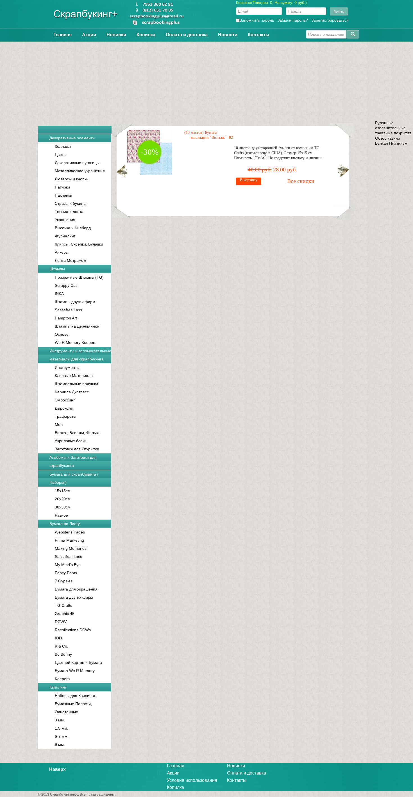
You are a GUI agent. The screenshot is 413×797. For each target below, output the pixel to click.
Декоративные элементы (72, 138)
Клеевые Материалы (74, 375)
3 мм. (60, 720)
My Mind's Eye (68, 564)
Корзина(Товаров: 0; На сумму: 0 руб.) (271, 2)
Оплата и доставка (187, 34)
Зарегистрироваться (330, 20)
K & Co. (61, 646)
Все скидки (300, 181)
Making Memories (71, 548)
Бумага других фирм (74, 597)
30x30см (63, 507)
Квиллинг (57, 687)
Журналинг (65, 236)
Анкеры (62, 252)
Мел (59, 424)
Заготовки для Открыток (77, 449)
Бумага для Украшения (76, 589)
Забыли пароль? (292, 20)
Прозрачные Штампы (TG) (79, 277)
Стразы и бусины (70, 203)
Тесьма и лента (69, 211)
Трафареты (65, 416)
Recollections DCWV (73, 630)
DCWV (61, 621)
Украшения (65, 219)
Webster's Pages (70, 532)
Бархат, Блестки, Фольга (77, 432)
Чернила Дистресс (72, 392)
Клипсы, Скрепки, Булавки (79, 244)
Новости (227, 34)
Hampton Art (66, 318)
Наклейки (63, 195)
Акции (89, 34)
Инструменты (67, 367)
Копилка (146, 34)
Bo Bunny (63, 654)
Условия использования (192, 780)
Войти (338, 11)
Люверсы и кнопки (71, 179)
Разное (61, 515)
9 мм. (60, 744)
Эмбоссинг (65, 400)
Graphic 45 (64, 613)
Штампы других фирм (75, 301)
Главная (62, 34)
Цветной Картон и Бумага (78, 662)
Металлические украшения (80, 171)
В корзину (248, 180)
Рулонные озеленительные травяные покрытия (393, 128)
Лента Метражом (70, 260)
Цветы (60, 154)
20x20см (63, 499)
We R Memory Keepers (75, 342)
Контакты (258, 34)
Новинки (116, 34)
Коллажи (63, 146)
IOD (58, 638)
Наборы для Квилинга (75, 695)
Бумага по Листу (64, 523)
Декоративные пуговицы (77, 162)
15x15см (63, 491)
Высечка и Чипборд (73, 228)
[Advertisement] (206, 81)
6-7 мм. (62, 736)
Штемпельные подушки (76, 384)
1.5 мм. (61, 728)
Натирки (62, 187)
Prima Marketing (69, 540)
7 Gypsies (63, 581)
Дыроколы (64, 408)
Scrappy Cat (66, 285)
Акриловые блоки (71, 441)
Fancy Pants (66, 573)
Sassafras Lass (68, 310)
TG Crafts (63, 605)
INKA (59, 293)
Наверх (57, 769)
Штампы (57, 269)
